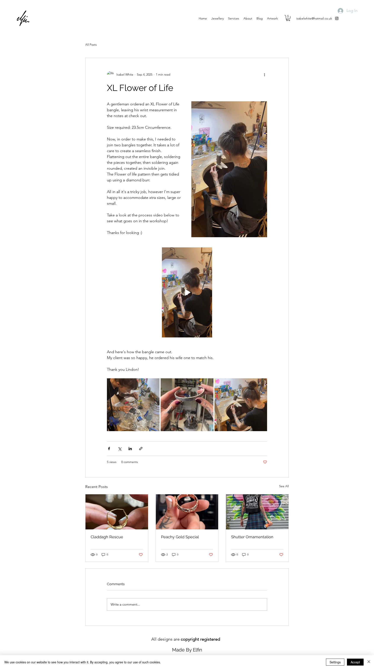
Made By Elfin (187, 650)
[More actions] (264, 74)
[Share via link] (141, 449)
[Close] (368, 662)
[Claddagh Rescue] (116, 511)
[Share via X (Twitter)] (120, 449)
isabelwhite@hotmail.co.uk (314, 18)
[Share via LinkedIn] (130, 449)
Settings (335, 662)
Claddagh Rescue (107, 537)
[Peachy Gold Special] (187, 511)
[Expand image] (133, 404)
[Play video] (187, 292)
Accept (355, 662)
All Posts (91, 45)
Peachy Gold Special (180, 537)
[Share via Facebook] (109, 449)
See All (284, 486)
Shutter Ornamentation (252, 537)
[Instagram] (337, 18)
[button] (288, 18)
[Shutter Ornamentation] (257, 511)
